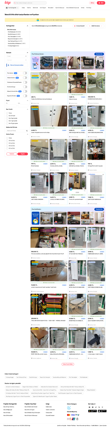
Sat (102, 3)
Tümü (10, 113)
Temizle (12, 154)
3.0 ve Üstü (12, 140)
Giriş (92, 3)
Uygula (23, 154)
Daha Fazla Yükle (68, 364)
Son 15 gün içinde (13, 123)
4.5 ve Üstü (12, 148)
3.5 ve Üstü (12, 143)
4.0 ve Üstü (12, 145)
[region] (68, 62)
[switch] (25, 73)
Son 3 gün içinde (13, 118)
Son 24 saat (12, 115)
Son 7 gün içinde (13, 121)
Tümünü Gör (99, 54)
